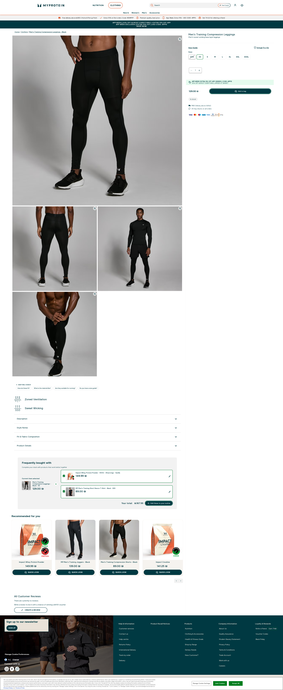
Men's (144, 13)
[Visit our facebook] (12, 669)
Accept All (235, 683)
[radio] (192, 57)
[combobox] (190, 5)
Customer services (126, 629)
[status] (195, 70)
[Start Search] (152, 5)
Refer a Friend (266, 629)
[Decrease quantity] (191, 70)
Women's (135, 13)
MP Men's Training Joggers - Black (75, 562)
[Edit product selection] (169, 476)
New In (126, 13)
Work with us (224, 660)
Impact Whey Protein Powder (31, 562)
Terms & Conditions (227, 650)
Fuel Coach (225, 5)
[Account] (235, 5)
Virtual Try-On (263, 48)
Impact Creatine (163, 562)
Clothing (24, 32)
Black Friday (260, 639)
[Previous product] (176, 581)
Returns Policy (124, 644)
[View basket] (242, 5)
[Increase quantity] (199, 70)
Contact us (123, 634)
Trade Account (225, 655)
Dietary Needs (190, 650)
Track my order (125, 655)
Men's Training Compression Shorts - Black (119, 562)
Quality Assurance (226, 634)
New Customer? (191, 655)
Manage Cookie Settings (201, 683)
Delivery (122, 660)
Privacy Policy (224, 644)
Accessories (154, 13)
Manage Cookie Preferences (17, 654)
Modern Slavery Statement (229, 639)
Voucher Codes (262, 634)
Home (17, 32)
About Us (223, 629)
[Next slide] (182, 552)
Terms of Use (20, 688)
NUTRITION (98, 5)
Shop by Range (191, 644)
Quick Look (33, 572)
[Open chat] (17, 669)
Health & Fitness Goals (194, 639)
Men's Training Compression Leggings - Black (47, 32)
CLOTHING (115, 5)
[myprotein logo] (51, 5)
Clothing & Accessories (194, 634)
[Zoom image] (180, 39)
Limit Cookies (220, 683)
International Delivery (127, 650)
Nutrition (188, 629)
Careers (222, 666)
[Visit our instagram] (6, 669)
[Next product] (181, 581)
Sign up (11, 628)
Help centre (123, 639)
